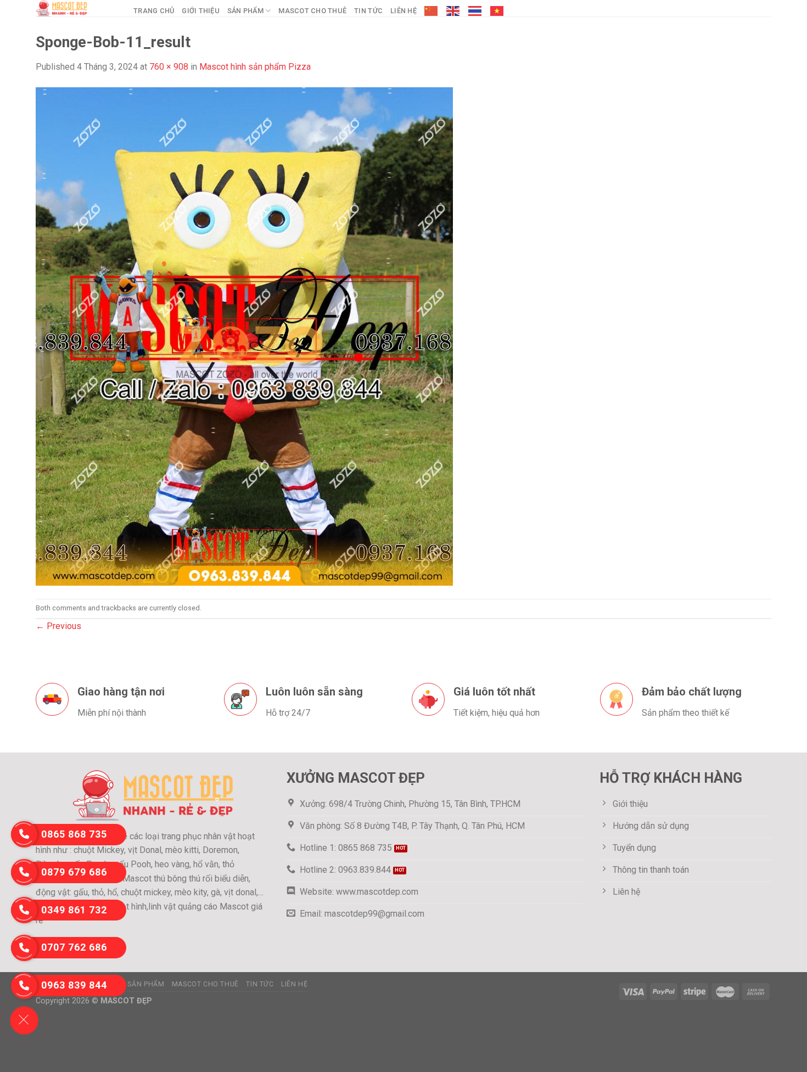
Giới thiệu (201, 11)
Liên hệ (403, 11)
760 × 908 (168, 66)
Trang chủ (153, 11)
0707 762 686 (74, 947)
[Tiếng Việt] (497, 11)
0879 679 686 (74, 872)
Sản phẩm (245, 11)
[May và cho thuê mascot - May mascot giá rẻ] (76, 8)
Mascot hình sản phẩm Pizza (255, 66)
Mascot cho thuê (312, 11)
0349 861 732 (74, 910)
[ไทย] (475, 11)
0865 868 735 (74, 834)
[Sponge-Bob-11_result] (244, 335)
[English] (453, 11)
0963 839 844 (74, 985)
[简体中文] (431, 11)
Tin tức (368, 11)
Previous (58, 626)
